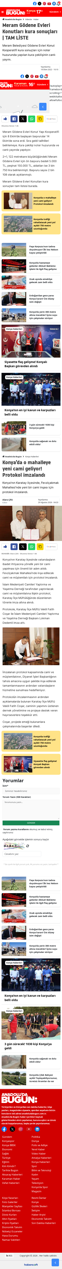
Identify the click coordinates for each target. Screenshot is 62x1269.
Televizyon (37, 1183)
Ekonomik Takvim (12, 1227)
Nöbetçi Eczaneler (12, 1231)
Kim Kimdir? (9, 1166)
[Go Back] (55, 1262)
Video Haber (39, 1153)
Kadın (35, 1174)
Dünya (35, 1141)
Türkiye (6, 1157)
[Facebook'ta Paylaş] (14, 119)
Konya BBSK (9, 1145)
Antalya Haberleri (41, 1157)
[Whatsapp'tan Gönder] (31, 119)
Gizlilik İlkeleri (39, 1206)
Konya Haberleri (32, 456)
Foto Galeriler (10, 1202)
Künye (35, 1202)
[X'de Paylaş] (23, 119)
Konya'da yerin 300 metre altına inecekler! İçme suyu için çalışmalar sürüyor (43, 315)
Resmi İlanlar (39, 1198)
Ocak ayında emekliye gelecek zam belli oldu (41, 281)
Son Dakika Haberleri (44, 1223)
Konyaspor (8, 1141)
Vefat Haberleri (10, 1183)
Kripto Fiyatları (10, 1223)
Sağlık (5, 1153)
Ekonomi (7, 1149)
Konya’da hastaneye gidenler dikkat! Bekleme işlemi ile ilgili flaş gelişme (43, 265)
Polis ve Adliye (40, 1145)
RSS (10, 1255)
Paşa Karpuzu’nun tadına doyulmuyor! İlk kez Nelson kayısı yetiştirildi (43, 249)
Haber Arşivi (38, 1214)
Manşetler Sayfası (12, 1206)
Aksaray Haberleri (12, 1174)
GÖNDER (31, 822)
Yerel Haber (38, 1149)
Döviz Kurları (9, 1214)
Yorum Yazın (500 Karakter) (17, 797)
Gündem (7, 1136)
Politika (36, 1136)
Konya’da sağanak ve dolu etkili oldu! (42, 443)
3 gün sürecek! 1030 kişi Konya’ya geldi (41, 426)
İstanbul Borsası (11, 1210)
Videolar (28, 19)
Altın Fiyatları (9, 1219)
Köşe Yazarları (10, 1198)
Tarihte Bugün (10, 1170)
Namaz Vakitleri (11, 1239)
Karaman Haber (11, 1178)
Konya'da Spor (40, 1187)
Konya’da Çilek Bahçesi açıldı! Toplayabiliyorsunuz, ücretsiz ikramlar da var (43, 1078)
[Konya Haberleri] (31, 340)
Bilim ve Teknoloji (41, 1170)
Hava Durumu (10, 1235)
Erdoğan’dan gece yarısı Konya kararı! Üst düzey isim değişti (41, 298)
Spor (34, 1166)
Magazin (36, 1191)
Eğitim (5, 1162)
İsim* (5, 785)
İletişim (36, 1210)
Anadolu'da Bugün (13, 19)
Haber (36, 19)
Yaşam (35, 1178)
